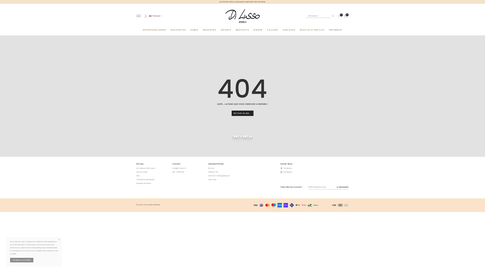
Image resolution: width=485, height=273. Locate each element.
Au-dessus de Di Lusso (145, 168)
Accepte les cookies (22, 260)
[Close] (59, 239)
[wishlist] (339, 16)
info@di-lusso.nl (179, 168)
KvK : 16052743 (178, 172)
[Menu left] (138, 16)
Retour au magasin (243, 113)
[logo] (242, 16)
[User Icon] (145, 16)
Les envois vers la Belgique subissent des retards (242, 2)
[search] (332, 16)
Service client (141, 172)
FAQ (137, 176)
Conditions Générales (145, 179)
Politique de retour (143, 183)
